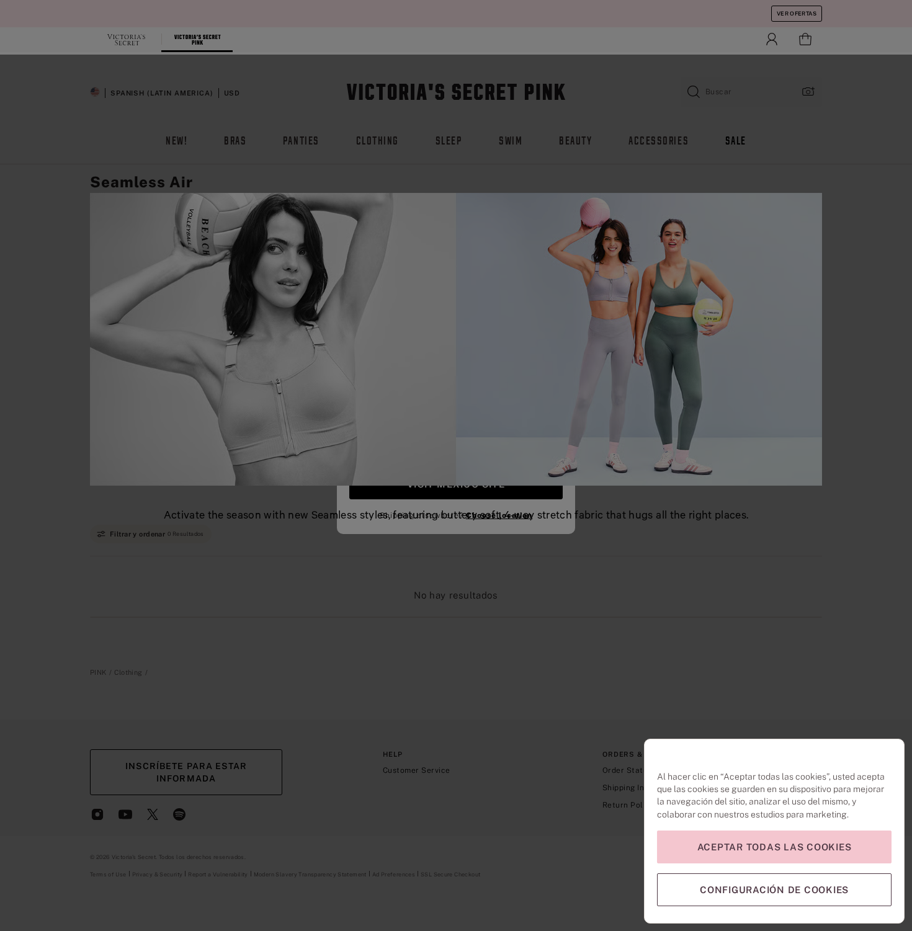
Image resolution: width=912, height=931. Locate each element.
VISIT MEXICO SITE (456, 484)
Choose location (499, 515)
